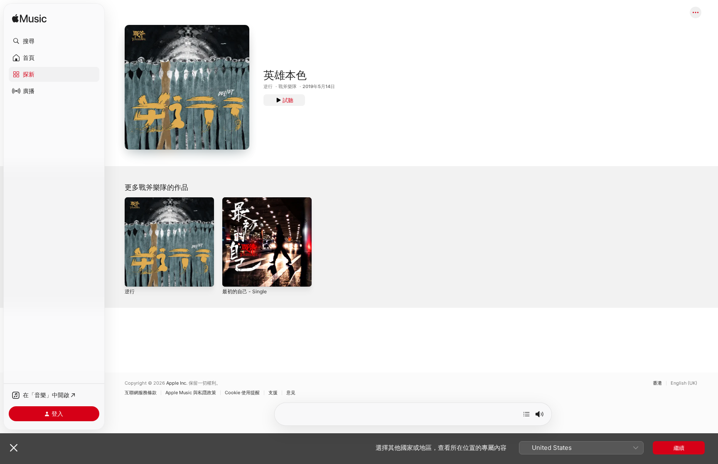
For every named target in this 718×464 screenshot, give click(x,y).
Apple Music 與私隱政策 (190, 392)
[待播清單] (526, 414)
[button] (54, 41)
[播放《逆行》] (135, 276)
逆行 (268, 86)
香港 (657, 383)
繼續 (679, 447)
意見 (290, 392)
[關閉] (13, 448)
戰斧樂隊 (287, 86)
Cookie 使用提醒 (242, 392)
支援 (273, 392)
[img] (29, 19)
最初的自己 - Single (246, 200)
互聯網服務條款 (141, 392)
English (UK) (684, 383)
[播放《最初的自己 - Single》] (232, 276)
